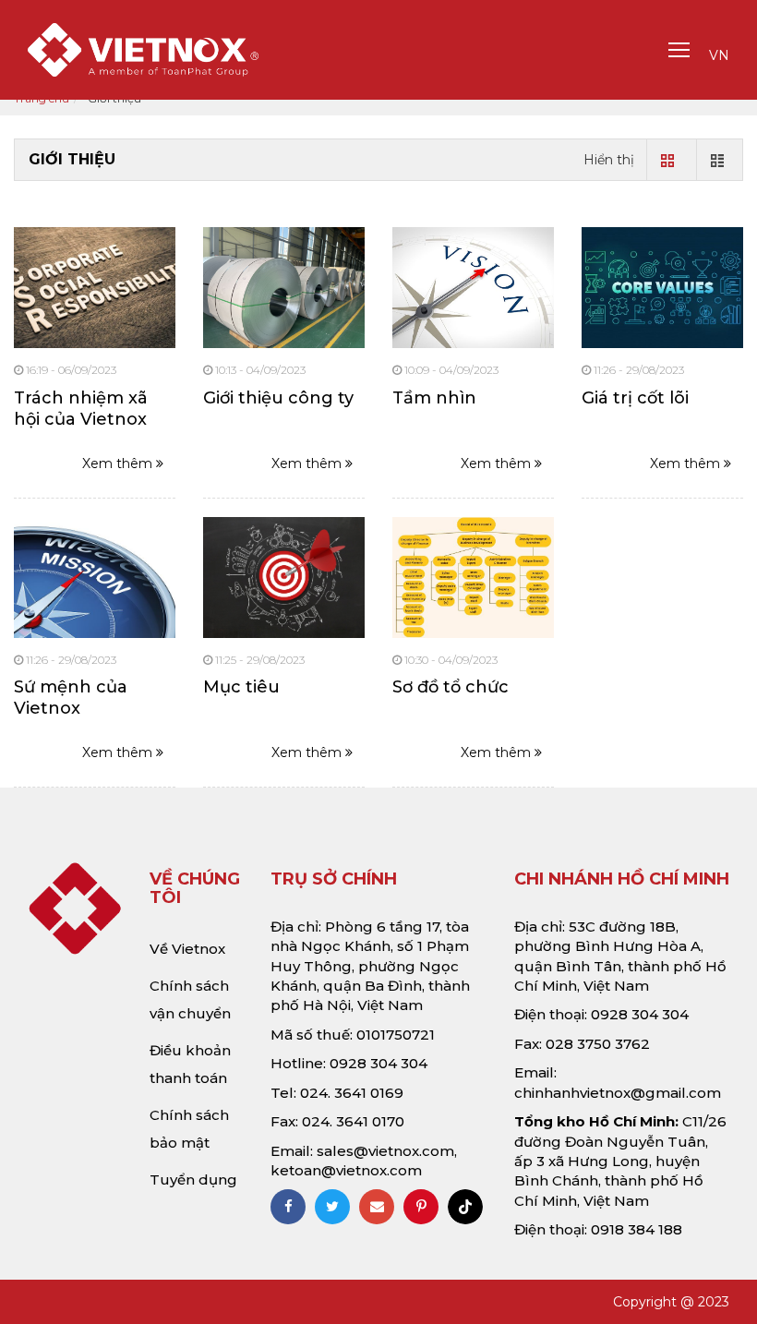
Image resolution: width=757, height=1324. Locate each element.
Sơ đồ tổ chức (450, 687)
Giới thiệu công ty (278, 398)
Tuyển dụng (193, 1179)
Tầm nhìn (434, 398)
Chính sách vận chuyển (190, 999)
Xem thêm (119, 463)
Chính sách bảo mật (189, 1128)
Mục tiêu (241, 687)
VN (719, 55)
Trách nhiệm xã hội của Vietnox (81, 408)
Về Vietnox (187, 948)
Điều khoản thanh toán (190, 1064)
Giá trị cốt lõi (635, 398)
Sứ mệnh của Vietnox (70, 697)
